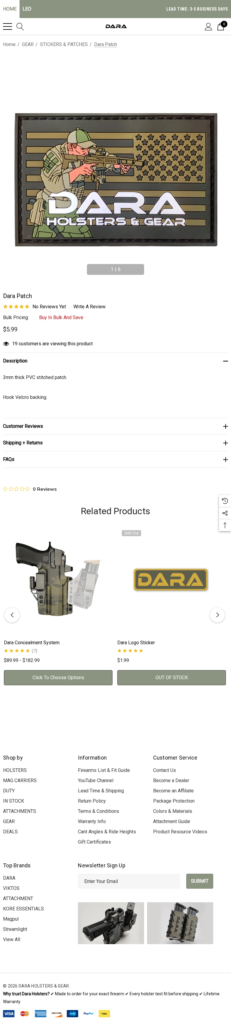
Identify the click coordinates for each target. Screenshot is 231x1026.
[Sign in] (208, 26)
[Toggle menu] (7, 26)
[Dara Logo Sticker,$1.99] (171, 580)
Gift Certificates (94, 842)
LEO (27, 9)
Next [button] (148, 266)
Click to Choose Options (58, 677)
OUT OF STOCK (172, 677)
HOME (10, 9)
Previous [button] (82, 266)
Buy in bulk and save (61, 317)
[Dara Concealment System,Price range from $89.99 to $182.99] (58, 580)
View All (11, 939)
